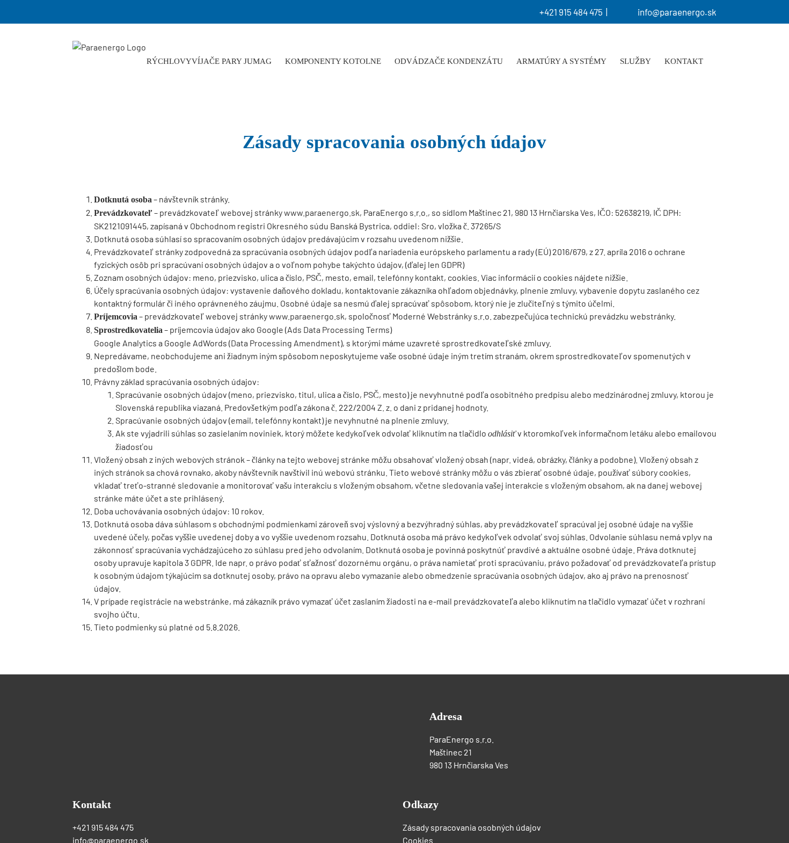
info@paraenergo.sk (677, 11)
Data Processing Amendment (285, 343)
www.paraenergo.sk (322, 212)
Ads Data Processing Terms (338, 329)
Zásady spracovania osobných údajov (473, 827)
